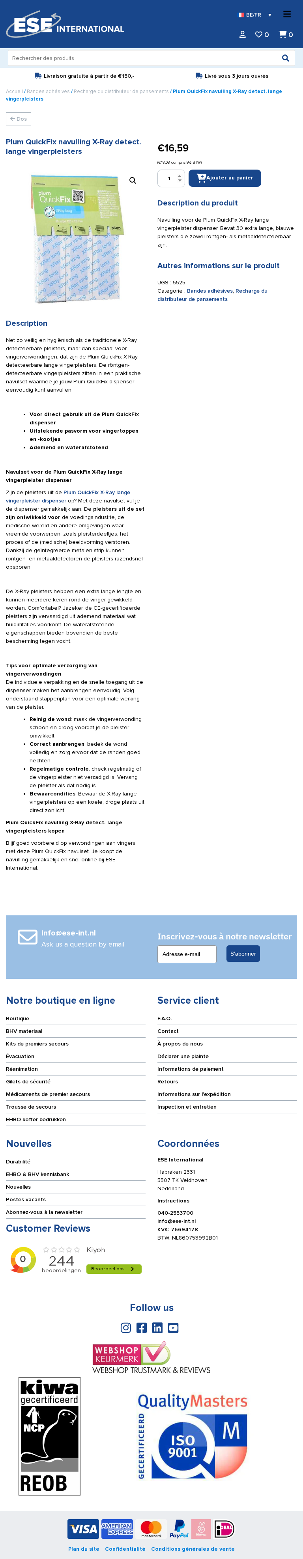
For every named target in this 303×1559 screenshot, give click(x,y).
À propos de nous (180, 1043)
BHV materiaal (24, 1031)
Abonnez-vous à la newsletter (44, 1212)
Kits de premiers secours (37, 1043)
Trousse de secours (31, 1106)
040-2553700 (175, 1213)
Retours (167, 1081)
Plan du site (83, 1549)
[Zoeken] (285, 58)
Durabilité (18, 1161)
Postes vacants (26, 1199)
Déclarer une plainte (183, 1056)
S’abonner (243, 953)
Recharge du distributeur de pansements (121, 91)
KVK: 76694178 (177, 1229)
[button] (133, 181)
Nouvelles (18, 1187)
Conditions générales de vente (193, 1549)
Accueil (14, 91)
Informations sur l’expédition (194, 1094)
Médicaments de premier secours (48, 1094)
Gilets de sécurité (28, 1081)
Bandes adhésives (48, 91)
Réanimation (22, 1069)
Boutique (17, 1018)
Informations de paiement (190, 1069)
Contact (168, 1031)
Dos (21, 119)
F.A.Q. (164, 1018)
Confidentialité (125, 1549)
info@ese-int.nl (176, 1221)
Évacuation (20, 1056)
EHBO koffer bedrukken (36, 1119)
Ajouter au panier (229, 177)
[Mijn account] (243, 35)
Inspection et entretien (187, 1106)
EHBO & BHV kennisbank (37, 1174)
